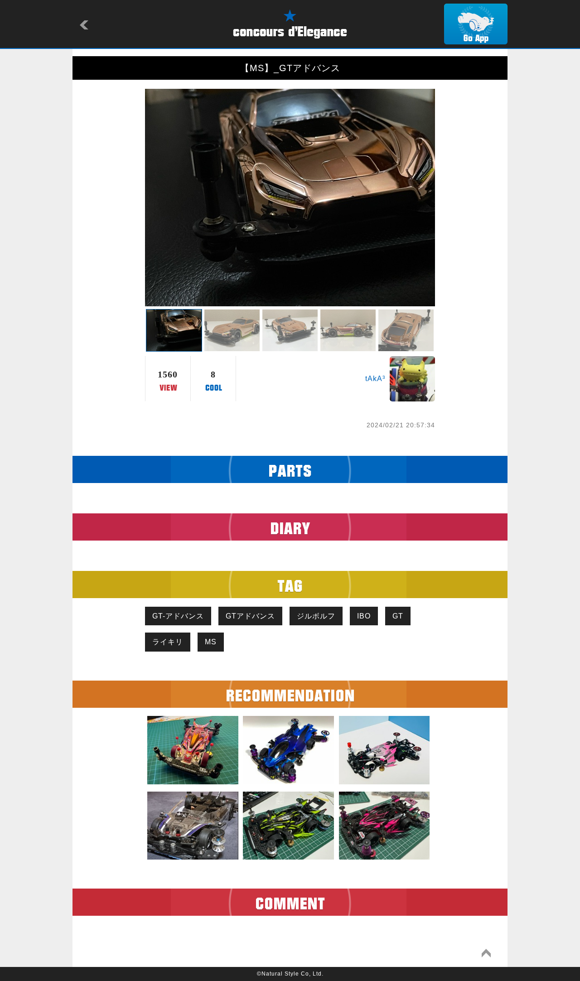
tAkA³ (375, 378)
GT (397, 616)
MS (211, 642)
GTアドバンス (250, 616)
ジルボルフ (316, 616)
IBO (364, 616)
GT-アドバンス (178, 616)
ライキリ (167, 642)
